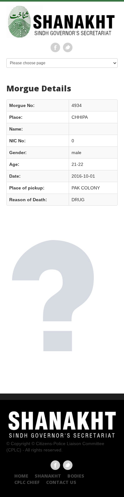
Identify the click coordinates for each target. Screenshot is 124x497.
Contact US (61, 482)
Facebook (55, 47)
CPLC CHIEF (27, 482)
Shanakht (48, 476)
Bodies (75, 476)
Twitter (67, 47)
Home (21, 476)
